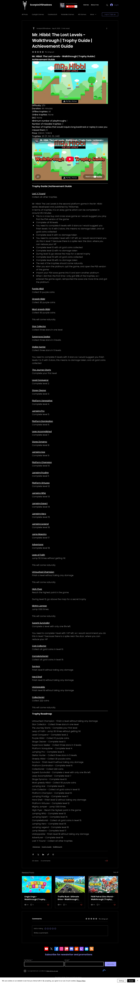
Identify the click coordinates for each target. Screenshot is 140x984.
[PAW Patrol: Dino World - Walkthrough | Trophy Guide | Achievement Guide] (103, 884)
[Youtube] (46, 949)
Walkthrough (57, 847)
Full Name (27, 960)
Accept (131, 981)
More (92, 14)
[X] (51, 949)
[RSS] (92, 949)
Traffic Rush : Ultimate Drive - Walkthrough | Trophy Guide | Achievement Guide (68, 898)
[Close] (137, 980)
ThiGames (36, 847)
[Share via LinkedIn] (43, 854)
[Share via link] (48, 854)
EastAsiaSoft (52, 14)
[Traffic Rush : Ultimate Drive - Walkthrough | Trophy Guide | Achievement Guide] (70, 884)
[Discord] (71, 949)
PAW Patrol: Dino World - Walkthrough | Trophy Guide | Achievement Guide (102, 898)
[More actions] (106, 28)
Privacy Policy (81, 981)
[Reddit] (77, 949)
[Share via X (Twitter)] (38, 854)
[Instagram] (61, 949)
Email (67, 960)
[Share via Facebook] (33, 854)
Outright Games (38, 14)
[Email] (87, 949)
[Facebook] (56, 949)
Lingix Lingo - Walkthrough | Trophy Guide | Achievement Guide (34, 898)
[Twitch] (82, 949)
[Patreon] (66, 949)
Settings (121, 981)
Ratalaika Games (67, 14)
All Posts (25, 14)
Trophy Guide (46, 847)
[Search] (107, 5)
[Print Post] (53, 854)
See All (115, 872)
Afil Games (82, 14)
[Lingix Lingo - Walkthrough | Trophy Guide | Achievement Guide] (37, 884)
